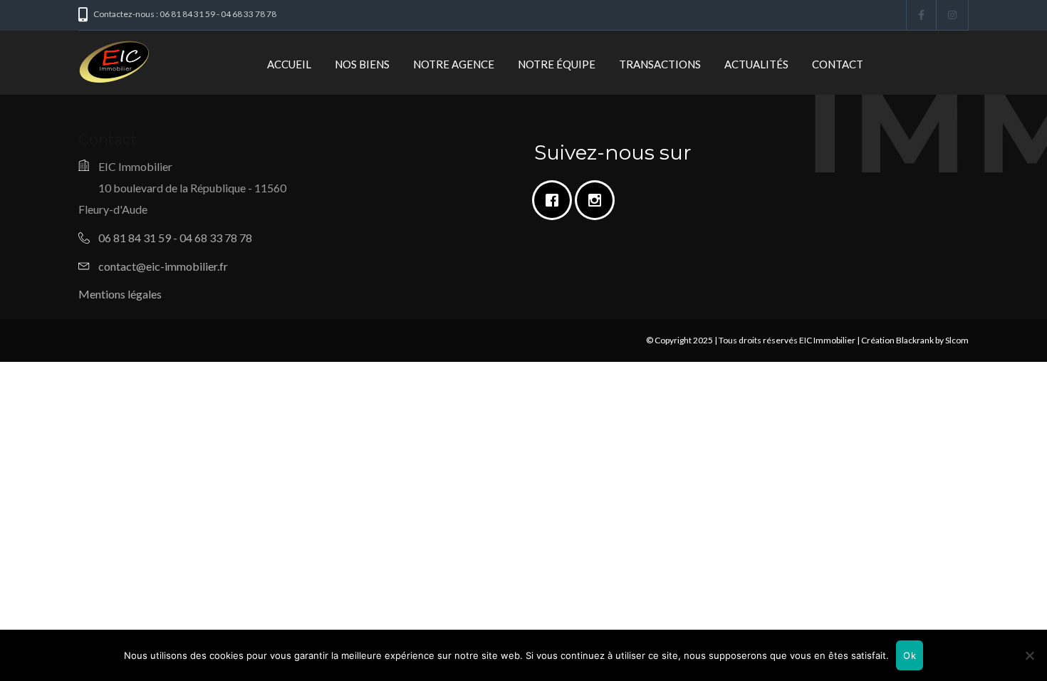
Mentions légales (120, 294)
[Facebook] (555, 200)
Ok (909, 655)
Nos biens (362, 64)
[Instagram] (598, 200)
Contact (837, 64)
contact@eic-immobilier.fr (163, 266)
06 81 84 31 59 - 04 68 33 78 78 (175, 237)
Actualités (756, 64)
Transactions (660, 64)
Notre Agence (453, 64)
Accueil (289, 64)
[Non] (1029, 655)
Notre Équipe (556, 64)
